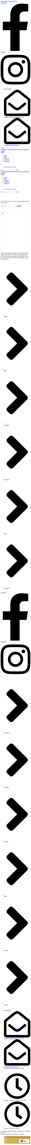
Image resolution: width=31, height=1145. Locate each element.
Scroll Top (14, 1)
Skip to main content (6, 1)
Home (5, 155)
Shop (5, 157)
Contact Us (7, 161)
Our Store (6, 158)
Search (19, 206)
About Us (6, 160)
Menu (2, 152)
